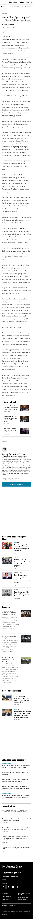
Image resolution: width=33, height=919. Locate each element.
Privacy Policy (5, 473)
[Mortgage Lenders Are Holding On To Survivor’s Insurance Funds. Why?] (26, 613)
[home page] (16, 2)
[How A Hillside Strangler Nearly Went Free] (26, 638)
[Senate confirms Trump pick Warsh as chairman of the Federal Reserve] (24, 408)
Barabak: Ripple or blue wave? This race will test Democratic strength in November (21, 548)
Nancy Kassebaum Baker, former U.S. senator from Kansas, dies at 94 (22, 594)
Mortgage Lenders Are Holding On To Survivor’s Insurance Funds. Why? (9, 612)
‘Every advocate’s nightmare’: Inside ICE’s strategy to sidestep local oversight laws (21, 699)
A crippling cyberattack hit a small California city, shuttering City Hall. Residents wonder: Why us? (16, 797)
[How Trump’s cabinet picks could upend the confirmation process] (24, 431)
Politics (3, 7)
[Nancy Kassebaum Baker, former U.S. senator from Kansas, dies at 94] (7, 592)
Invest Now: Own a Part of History (24, 898)
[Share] (4, 32)
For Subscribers (6, 763)
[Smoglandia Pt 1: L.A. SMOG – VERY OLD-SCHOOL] (26, 660)
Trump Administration (16, 7)
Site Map (4, 879)
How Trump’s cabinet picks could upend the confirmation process (10, 430)
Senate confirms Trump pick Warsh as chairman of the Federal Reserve (11, 407)
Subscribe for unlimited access (10, 876)
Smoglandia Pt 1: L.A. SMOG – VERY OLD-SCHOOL (8, 659)
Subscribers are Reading (13, 759)
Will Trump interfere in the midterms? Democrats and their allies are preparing (22, 563)
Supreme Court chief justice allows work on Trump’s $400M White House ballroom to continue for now (15, 838)
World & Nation (18, 572)
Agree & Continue (16, 484)
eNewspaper (5, 893)
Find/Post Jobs (6, 896)
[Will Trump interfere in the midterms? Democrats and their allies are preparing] (7, 560)
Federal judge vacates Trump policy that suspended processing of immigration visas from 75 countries (22, 579)
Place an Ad (5, 899)
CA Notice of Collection (10, 913)
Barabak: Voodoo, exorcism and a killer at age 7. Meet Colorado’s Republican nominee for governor (22, 715)
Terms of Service (23, 465)
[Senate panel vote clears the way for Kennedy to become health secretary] (24, 419)
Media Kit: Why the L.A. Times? (24, 894)
